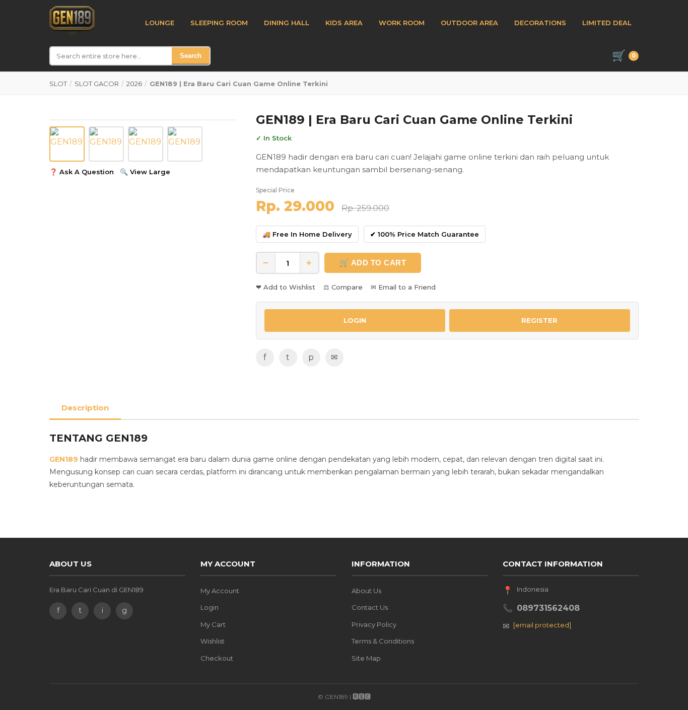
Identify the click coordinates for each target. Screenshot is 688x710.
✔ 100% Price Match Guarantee (424, 234)
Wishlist (212, 641)
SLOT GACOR (97, 84)
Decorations (540, 23)
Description (85, 407)
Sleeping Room (219, 23)
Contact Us (370, 607)
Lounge (159, 23)
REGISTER (539, 320)
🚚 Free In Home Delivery (307, 234)
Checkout (216, 658)
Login (209, 607)
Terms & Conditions (383, 641)
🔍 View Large (145, 172)
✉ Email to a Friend (403, 287)
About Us (366, 591)
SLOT (58, 84)
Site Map (366, 658)
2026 (134, 84)
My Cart (213, 624)
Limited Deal (607, 23)
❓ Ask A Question (81, 172)
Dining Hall (286, 23)
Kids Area (344, 23)
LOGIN (354, 320)
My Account (219, 591)
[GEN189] (72, 21)
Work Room (402, 23)
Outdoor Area (469, 23)
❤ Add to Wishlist (285, 287)
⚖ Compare (343, 287)
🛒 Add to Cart (372, 262)
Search (190, 55)
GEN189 (63, 459)
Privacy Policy (374, 624)
